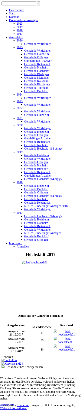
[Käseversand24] (12, 363)
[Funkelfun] (9, 360)
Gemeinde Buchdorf (36, 91)
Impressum (15, 243)
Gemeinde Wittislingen (37, 43)
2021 (20, 118)
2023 (20, 101)
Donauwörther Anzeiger (23, 20)
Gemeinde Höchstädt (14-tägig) (43, 148)
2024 (20, 94)
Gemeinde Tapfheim (36, 87)
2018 (20, 30)
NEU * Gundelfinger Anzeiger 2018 (46, 206)
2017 (20, 33)
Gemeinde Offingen (36, 57)
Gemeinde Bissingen (36, 74)
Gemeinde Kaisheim (36, 81)
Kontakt (14, 16)
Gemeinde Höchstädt (36, 70)
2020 (20, 124)
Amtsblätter (16, 37)
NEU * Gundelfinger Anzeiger (42, 233)
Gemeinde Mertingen (36, 77)
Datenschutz (16, 10)
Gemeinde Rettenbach (37, 64)
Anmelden (23, 246)
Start (12, 13)
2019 (20, 27)
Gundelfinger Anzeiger (37, 60)
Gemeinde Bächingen (37, 84)
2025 (20, 23)
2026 (20, 40)
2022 (20, 108)
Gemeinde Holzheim (36, 54)
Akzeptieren (7, 404)
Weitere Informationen (13, 408)
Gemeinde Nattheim (36, 67)
